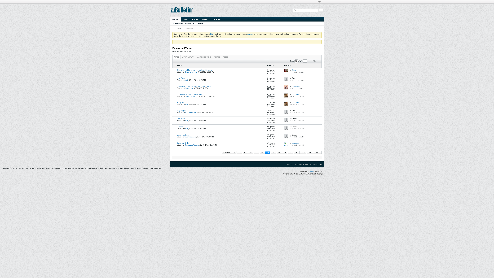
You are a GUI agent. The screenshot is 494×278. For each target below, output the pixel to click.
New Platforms (182, 78)
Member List (189, 23)
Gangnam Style (183, 143)
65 (245, 152)
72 (251, 152)
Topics (176, 57)
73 (256, 152)
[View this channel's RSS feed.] (200, 48)
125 (296, 152)
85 (290, 152)
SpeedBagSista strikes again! (191, 94)
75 (268, 152)
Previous (226, 152)
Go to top (318, 164)
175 (303, 152)
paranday (295, 143)
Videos (225, 57)
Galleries (216, 19)
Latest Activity (188, 57)
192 (309, 152)
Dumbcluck (296, 94)
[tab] (176, 57)
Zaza (294, 70)
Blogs (185, 19)
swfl (186, 80)
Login (319, 2)
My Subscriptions (204, 57)
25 (239, 152)
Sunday (180, 127)
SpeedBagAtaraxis (192, 145)
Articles (195, 19)
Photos (217, 57)
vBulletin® (311, 171)
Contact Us (297, 164)
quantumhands (190, 113)
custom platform (183, 135)
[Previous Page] (304, 61)
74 (262, 152)
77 (279, 152)
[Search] (321, 10)
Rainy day (180, 102)
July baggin (181, 111)
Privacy (308, 164)
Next (317, 152)
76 (273, 152)
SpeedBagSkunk (191, 96)
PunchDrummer (191, 72)
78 (285, 152)
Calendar (200, 23)
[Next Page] (306, 61)
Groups (205, 19)
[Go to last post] (305, 72)
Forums (175, 19)
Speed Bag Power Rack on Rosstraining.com (194, 86)
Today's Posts (177, 23)
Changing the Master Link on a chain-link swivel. (195, 70)
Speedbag (189, 88)
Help (288, 164)
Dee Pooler (181, 119)
